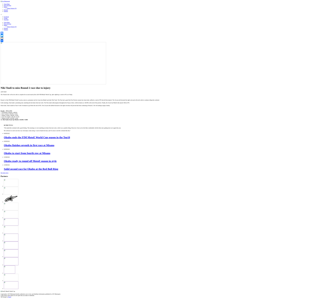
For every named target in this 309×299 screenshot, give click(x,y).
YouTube (6, 19)
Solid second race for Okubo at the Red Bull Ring (31, 168)
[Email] (154, 38)
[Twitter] (154, 35)
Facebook (6, 16)
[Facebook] (154, 33)
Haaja (9, 297)
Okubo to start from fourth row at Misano (27, 153)
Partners (6, 11)
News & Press (7, 5)
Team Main (7, 4)
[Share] (154, 40)
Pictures (6, 10)
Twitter (5, 18)
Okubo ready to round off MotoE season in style (30, 161)
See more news (4, 173)
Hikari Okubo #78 (11, 8)
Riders (5, 7)
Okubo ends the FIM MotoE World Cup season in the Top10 (37, 137)
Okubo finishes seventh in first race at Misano (29, 145)
